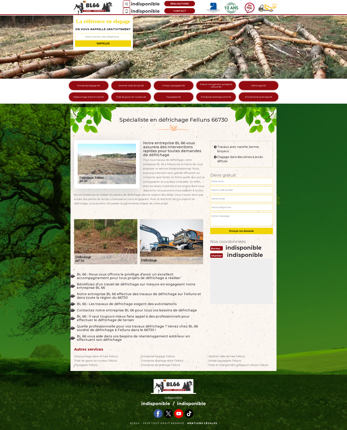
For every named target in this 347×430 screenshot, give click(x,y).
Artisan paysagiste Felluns (224, 360)
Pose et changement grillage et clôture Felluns (238, 365)
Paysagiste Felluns (86, 365)
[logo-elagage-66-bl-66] (93, 7)
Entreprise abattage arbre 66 (216, 96)
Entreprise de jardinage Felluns (160, 365)
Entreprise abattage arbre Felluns (162, 360)
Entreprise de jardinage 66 (258, 96)
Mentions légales (202, 423)
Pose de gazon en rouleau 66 (131, 96)
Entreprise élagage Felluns (158, 356)
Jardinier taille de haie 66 (131, 85)
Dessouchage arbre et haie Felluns (96, 356)
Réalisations (179, 3)
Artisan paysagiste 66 (173, 85)
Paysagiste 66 (173, 96)
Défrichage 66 (258, 85)
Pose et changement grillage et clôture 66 (216, 85)
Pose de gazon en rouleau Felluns (95, 360)
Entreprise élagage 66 (88, 85)
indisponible (145, 3)
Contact (179, 10)
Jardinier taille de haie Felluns (226, 356)
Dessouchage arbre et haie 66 (88, 96)
